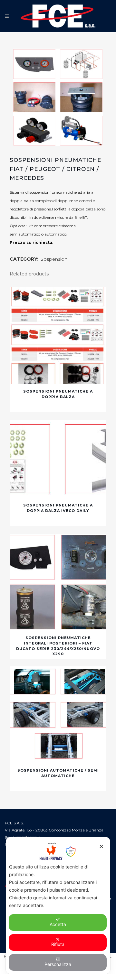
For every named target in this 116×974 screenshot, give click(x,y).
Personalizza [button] (57, 964)
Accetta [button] (58, 924)
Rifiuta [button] (57, 944)
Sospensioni (54, 259)
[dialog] (58, 905)
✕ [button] (101, 846)
